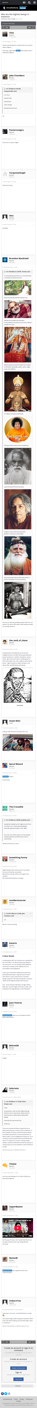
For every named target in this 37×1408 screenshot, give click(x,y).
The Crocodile (16, 806)
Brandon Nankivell (19, 258)
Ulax (11, 32)
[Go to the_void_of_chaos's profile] (4, 641)
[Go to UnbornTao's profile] (4, 1302)
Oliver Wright (11, 19)
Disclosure (29, 1399)
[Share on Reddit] (8, 1393)
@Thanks (5, 776)
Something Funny (18, 857)
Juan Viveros (15, 1002)
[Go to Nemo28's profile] (4, 1259)
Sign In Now (18, 1379)
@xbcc (18, 50)
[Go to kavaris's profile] (4, 944)
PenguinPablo (8, 91)
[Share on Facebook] (2, 1393)
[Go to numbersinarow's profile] (4, 901)
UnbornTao (15, 1300)
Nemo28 (13, 1258)
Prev (7, 27)
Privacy (22, 1399)
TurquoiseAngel (17, 172)
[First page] (3, 27)
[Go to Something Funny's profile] (4, 858)
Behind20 (14, 1045)
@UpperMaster (7, 1270)
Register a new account (18, 1368)
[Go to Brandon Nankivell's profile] (4, 259)
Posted (9, 41)
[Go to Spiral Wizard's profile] (4, 765)
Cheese (12, 1164)
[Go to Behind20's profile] (4, 1046)
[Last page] (34, 27)
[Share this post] (33, 41)
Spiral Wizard (16, 764)
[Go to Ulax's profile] (4, 34)
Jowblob (24, 820)
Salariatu (14, 1088)
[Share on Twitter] (5, 1393)
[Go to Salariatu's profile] (4, 1089)
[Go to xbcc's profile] (4, 217)
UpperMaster (16, 1206)
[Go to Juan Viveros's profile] (4, 1004)
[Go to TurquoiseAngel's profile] (4, 174)
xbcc (11, 215)
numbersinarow (17, 900)
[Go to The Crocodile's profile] (4, 808)
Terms (16, 1399)
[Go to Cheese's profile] (4, 1165)
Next (30, 27)
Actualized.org (7, 1399)
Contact (18, 1401)
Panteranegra (16, 130)
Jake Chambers (16, 75)
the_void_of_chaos (18, 640)
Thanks (24, 271)
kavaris (13, 943)
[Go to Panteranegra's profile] (4, 131)
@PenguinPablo (7, 1015)
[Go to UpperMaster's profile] (4, 1208)
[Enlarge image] (17, 309)
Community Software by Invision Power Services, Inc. (18, 1405)
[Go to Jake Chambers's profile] (4, 76)
